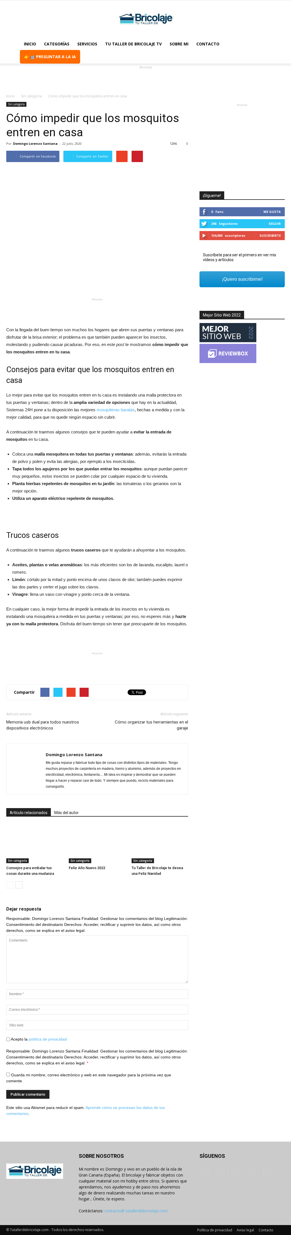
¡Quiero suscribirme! (242, 279)
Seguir (275, 223)
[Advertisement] (145, 78)
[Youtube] (266, 1173)
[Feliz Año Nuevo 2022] (97, 843)
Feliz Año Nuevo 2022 (87, 868)
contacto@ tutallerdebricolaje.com (136, 1210)
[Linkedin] (236, 1173)
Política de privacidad (214, 1230)
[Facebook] (205, 1173)
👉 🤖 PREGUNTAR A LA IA (50, 56)
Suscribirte (270, 235)
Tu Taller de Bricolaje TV (133, 44)
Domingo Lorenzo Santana (35, 143)
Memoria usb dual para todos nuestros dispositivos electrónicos (42, 725)
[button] (278, 50)
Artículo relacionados (28, 812)
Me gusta (272, 211)
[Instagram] (220, 1173)
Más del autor (66, 812)
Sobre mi (179, 44)
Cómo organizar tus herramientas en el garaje (151, 725)
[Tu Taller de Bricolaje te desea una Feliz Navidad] (160, 843)
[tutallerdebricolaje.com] (145, 19)
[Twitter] (251, 1173)
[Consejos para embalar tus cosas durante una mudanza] (34, 843)
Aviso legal (245, 1230)
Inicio (30, 44)
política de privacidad (48, 1039)
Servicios (87, 44)
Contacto (207, 44)
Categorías (56, 44)
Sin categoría (16, 104)
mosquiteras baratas (116, 409)
